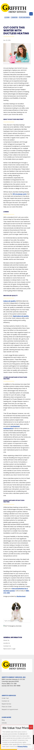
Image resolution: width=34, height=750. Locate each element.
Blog (3, 720)
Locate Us (6, 643)
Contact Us (7, 646)
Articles (4, 723)
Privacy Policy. (23, 746)
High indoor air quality (21, 316)
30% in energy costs (19, 194)
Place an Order (7, 707)
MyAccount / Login (9, 649)
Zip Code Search (25, 17)
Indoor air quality (9, 301)
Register (14, 17)
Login (7, 17)
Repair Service (6, 704)
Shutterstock (21, 596)
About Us (6, 640)
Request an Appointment (10, 709)
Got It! (30, 727)
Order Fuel (5, 698)
